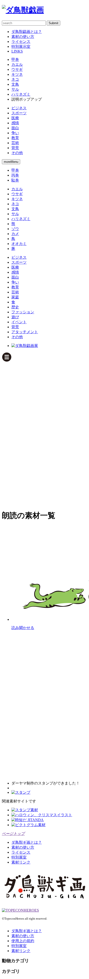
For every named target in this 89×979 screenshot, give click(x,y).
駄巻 (15, 180)
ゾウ (15, 229)
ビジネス (19, 108)
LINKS (17, 51)
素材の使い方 (22, 37)
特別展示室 (20, 46)
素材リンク (20, 862)
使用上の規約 (22, 941)
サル (15, 89)
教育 (15, 138)
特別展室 (19, 857)
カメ (15, 234)
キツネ (17, 74)
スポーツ (19, 113)
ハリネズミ (20, 94)
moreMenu (11, 162)
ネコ (15, 79)
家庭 (15, 297)
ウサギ (17, 69)
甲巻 (15, 60)
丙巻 (15, 175)
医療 (15, 118)
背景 (15, 148)
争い (15, 133)
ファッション (22, 312)
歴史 (15, 307)
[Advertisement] (21, 434)
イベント (19, 322)
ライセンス (20, 42)
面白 (15, 128)
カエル (17, 64)
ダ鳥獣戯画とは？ (26, 32)
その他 (17, 153)
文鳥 (15, 84)
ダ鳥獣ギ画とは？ (26, 842)
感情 (15, 123)
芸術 (15, 143)
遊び (15, 317)
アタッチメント (24, 332)
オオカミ (19, 244)
